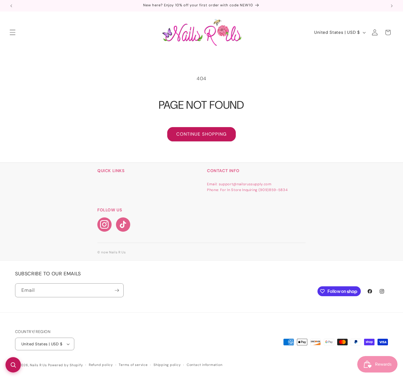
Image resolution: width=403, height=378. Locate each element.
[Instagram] (104, 224)
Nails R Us (39, 365)
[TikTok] (123, 224)
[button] (12, 32)
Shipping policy (167, 365)
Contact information (205, 365)
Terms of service (133, 365)
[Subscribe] (116, 290)
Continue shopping (201, 134)
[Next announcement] (392, 6)
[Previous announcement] (11, 6)
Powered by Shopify (65, 365)
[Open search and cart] (13, 365)
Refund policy (101, 365)
